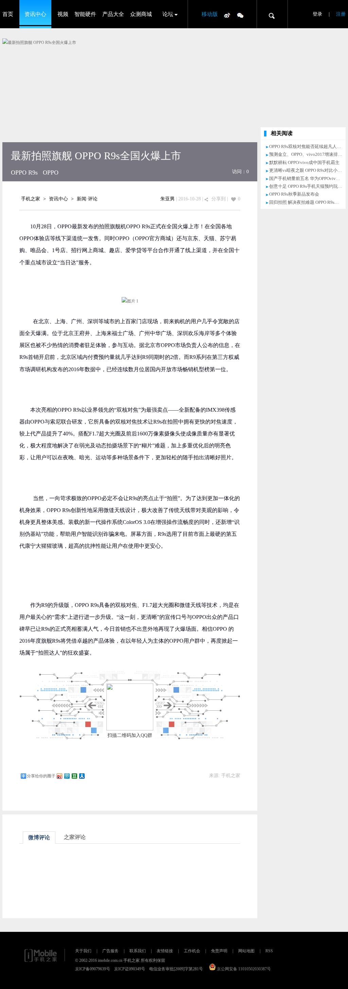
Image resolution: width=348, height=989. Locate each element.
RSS (269, 951)
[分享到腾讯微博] (66, 776)
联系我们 (137, 951)
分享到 (218, 198)
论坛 (167, 14)
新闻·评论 (87, 198)
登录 (317, 14)
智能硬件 (85, 14)
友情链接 (165, 951)
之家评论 (75, 837)
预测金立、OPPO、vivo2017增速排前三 (308, 154)
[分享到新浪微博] (59, 776)
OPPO (50, 172)
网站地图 (246, 951)
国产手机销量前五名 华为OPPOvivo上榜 (308, 178)
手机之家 (30, 198)
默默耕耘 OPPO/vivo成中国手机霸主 (304, 162)
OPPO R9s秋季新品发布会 (294, 194)
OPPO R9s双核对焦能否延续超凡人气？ (307, 146)
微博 (227, 15)
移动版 (210, 14)
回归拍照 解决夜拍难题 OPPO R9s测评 (306, 202)
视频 (62, 14)
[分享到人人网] (81, 776)
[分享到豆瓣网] (74, 776)
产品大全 (113, 14)
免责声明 (219, 951)
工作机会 (192, 951)
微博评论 (39, 837)
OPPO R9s (24, 172)
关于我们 (83, 951)
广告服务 (110, 951)
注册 (341, 14)
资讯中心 (35, 14)
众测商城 (141, 14)
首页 (7, 14)
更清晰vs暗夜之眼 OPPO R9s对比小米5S (308, 170)
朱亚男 (167, 198)
